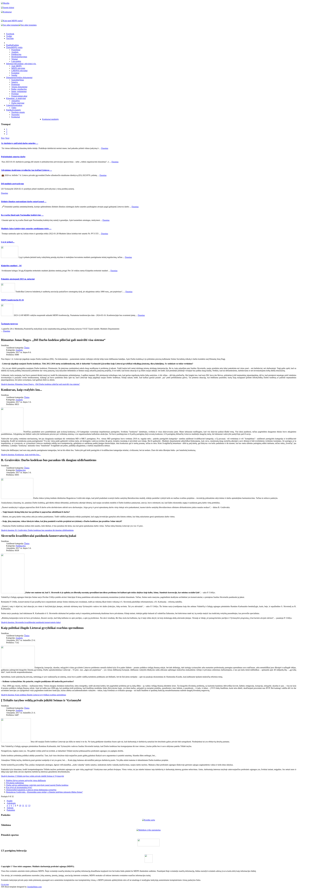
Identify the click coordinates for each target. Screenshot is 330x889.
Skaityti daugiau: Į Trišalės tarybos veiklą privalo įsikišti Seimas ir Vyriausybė (32, 776)
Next (7, 138)
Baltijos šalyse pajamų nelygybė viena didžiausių (26, 780)
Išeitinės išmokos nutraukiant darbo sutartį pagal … (23, 201)
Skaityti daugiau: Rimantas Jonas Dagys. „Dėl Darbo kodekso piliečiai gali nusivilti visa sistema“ (40, 384)
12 (26, 805)
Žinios (26, 348)
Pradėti (9, 801)
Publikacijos (21, 470)
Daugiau (104, 148)
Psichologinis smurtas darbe (13, 157)
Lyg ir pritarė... (7, 242)
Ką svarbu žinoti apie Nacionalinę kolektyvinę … (22, 215)
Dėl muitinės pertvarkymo (12, 184)
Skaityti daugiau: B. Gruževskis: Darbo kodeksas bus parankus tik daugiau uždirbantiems (37, 530)
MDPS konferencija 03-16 (12, 300)
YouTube (10, 38)
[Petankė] (149, 845)
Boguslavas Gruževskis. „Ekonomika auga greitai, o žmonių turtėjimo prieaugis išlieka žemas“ (44, 792)
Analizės (19, 350)
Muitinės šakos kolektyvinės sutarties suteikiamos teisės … (26, 228)
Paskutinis (11, 810)
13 (29, 805)
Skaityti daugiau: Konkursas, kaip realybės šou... (21, 455)
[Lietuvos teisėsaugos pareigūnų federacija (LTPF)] (149, 862)
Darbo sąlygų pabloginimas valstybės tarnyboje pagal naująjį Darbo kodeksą (37, 785)
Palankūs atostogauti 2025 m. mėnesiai (18, 279)
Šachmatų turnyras (9, 324)
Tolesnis (10, 808)
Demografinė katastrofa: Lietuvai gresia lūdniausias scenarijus (31, 790)
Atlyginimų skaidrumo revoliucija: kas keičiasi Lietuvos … (26, 170)
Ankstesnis (11, 803)
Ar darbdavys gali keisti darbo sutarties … (19, 143)
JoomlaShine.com (34, 887)
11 (23, 805)
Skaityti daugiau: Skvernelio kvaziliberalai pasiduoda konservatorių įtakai (31, 622)
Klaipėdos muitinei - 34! (11, 266)
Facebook (10, 34)
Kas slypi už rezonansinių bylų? (19, 787)
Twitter (9, 36)
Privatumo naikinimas (15, 783)
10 (20, 805)
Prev (3, 138)
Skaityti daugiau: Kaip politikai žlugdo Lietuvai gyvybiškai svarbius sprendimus (33, 695)
